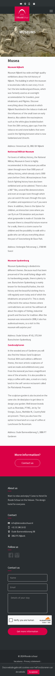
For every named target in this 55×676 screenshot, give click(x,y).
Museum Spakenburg (18, 260)
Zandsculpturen (16, 345)
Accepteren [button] (33, 672)
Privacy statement (32, 661)
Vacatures (18, 661)
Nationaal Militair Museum (21, 151)
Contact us (27, 463)
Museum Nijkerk (16, 67)
